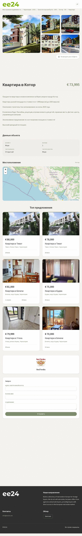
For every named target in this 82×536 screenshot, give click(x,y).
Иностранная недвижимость (12, 10)
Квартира (72, 10)
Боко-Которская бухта (45, 10)
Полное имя (9, 394)
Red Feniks (41, 369)
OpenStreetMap (74, 200)
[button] (5, 169)
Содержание (9, 402)
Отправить (41, 414)
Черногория (27, 10)
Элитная (48, 516)
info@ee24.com (8, 516)
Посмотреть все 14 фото (69, 57)
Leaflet (65, 200)
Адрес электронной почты (14, 386)
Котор (61, 10)
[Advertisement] (41, 72)
